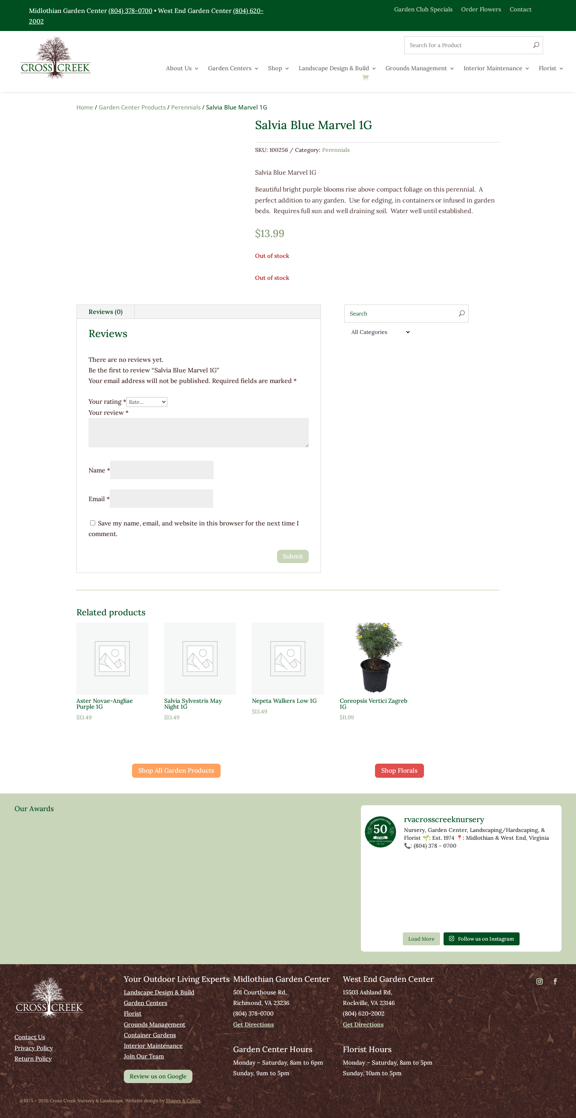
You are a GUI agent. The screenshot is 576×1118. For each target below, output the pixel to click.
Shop (275, 69)
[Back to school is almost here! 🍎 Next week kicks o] (539, 869)
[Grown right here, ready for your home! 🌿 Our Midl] (422, 869)
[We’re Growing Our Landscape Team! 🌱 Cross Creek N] (500, 892)
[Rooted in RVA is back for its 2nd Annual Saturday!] (461, 892)
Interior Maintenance (493, 69)
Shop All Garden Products (176, 770)
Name (99, 470)
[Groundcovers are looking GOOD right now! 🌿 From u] (500, 869)
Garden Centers (230, 69)
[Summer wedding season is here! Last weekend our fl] (383, 915)
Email (99, 499)
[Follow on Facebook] (555, 981)
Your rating (107, 401)
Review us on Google (158, 1076)
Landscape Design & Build (334, 69)
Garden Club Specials (423, 8)
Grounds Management (416, 69)
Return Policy (33, 1058)
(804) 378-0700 (130, 11)
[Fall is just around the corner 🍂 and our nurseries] (383, 892)
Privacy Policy (33, 1048)
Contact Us (29, 1037)
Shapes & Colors (183, 1100)
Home (84, 107)
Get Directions (253, 1024)
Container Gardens (150, 1035)
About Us (179, 69)
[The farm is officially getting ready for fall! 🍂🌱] (461, 869)
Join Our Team (144, 1056)
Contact (521, 8)
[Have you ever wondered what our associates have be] (539, 892)
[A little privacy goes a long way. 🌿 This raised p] (422, 892)
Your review (109, 412)
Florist (547, 69)
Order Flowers (481, 8)
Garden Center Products (132, 107)
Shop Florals (399, 770)
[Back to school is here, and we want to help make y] (422, 915)
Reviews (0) (106, 312)
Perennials (186, 107)
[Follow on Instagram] (539, 981)
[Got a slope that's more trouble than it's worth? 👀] (383, 869)
